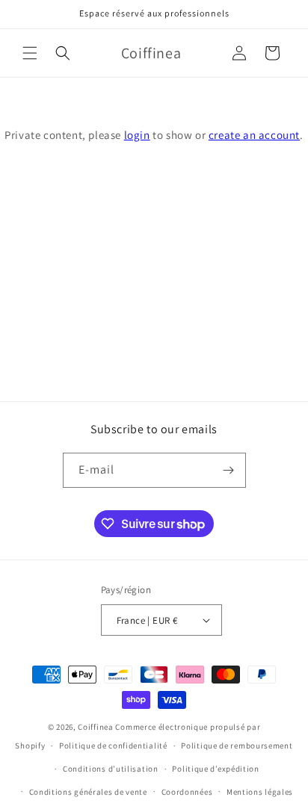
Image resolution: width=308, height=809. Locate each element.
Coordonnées (187, 792)
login (137, 135)
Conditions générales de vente (88, 792)
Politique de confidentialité (113, 745)
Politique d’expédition (215, 768)
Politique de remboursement (236, 745)
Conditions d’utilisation (110, 768)
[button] (29, 53)
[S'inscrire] (228, 470)
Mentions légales (260, 792)
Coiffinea (95, 727)
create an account (254, 135)
